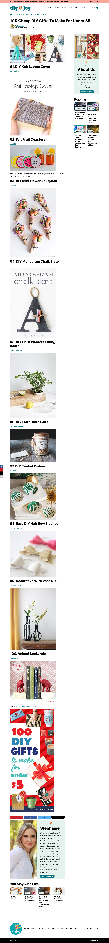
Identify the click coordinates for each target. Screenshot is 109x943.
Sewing (70, 7)
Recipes (64, 7)
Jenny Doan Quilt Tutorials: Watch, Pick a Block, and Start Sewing (80, 141)
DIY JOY (13, 144)
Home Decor (57, 7)
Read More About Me (47, 876)
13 (34, 706)
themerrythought (16, 350)
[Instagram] (87, 1)
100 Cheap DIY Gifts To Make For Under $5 (35, 14)
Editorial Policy (60, 928)
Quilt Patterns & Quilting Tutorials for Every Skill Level (93, 117)
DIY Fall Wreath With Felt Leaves (59, 899)
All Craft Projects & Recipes (30, 928)
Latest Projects (85, 7)
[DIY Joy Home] (20, 8)
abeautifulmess (15, 585)
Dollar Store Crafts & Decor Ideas (30, 899)
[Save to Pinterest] (1, 470)
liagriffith (13, 471)
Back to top (93, 940)
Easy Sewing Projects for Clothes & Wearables (80, 115)
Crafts (49, 7)
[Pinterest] (97, 1)
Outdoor (77, 7)
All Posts (18, 14)
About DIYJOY (42, 928)
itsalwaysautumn (16, 528)
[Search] (97, 7)
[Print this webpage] (1, 476)
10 (28, 706)
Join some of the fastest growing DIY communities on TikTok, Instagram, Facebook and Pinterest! (39, 1)
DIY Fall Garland (14, 898)
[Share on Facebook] (1, 466)
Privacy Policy (69, 928)
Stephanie (20, 26)
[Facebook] (90, 1)
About (93, 7)
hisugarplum (14, 658)
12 (31, 706)
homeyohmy (14, 185)
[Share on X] (1, 473)
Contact (77, 928)
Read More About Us (86, 91)
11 (29, 706)
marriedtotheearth (16, 426)
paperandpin (14, 71)
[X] (94, 1)
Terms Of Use (51, 928)
